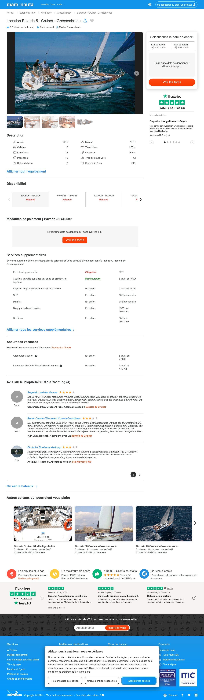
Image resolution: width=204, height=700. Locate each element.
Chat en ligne (169, 664)
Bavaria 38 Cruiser (81, 435)
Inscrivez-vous (117, 628)
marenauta (20, 4)
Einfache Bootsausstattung (44, 447)
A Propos (12, 650)
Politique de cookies (17, 673)
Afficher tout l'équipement (26, 171)
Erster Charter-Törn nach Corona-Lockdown (53, 418)
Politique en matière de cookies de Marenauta (110, 668)
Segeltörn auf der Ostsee (42, 392)
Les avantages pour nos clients (23, 659)
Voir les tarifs (75, 240)
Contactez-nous (166, 650)
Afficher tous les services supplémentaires (39, 329)
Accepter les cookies (139, 680)
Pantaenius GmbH (61, 347)
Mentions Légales (16, 669)
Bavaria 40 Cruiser (96, 407)
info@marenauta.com (174, 659)
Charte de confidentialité (19, 678)
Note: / (119, 576)
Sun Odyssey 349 (81, 461)
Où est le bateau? (20, 486)
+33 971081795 (171, 654)
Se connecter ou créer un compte (174, 4)
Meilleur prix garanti (28, 578)
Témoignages (14, 664)
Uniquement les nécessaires (102, 680)
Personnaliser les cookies (65, 680)
